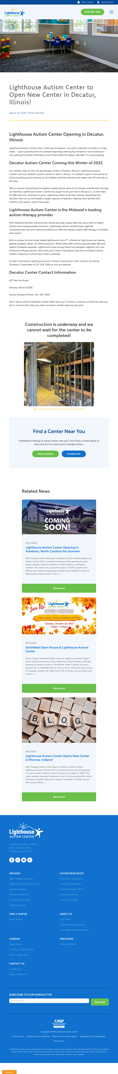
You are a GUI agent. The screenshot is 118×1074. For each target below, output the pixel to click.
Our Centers (16, 919)
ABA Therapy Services (21, 878)
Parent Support (17, 905)
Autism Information (70, 884)
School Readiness (19, 894)
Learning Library (69, 894)
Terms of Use (59, 1041)
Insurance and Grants (71, 878)
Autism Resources (72, 873)
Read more (59, 588)
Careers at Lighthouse (21, 949)
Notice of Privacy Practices (38, 1036)
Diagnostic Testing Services (24, 884)
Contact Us (73, 453)
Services (14, 873)
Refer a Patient (68, 944)
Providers (66, 939)
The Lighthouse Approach (74, 930)
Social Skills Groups (20, 900)
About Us (66, 914)
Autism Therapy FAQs (71, 889)
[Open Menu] (111, 12)
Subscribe (100, 1002)
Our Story (65, 919)
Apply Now (15, 944)
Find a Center (45, 453)
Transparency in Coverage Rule (92, 1036)
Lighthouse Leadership (72, 924)
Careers (14, 939)
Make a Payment (18, 974)
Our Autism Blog (69, 900)
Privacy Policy (18, 1036)
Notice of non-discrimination (65, 1036)
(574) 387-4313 (92, 12)
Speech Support (18, 889)
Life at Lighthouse (19, 954)
